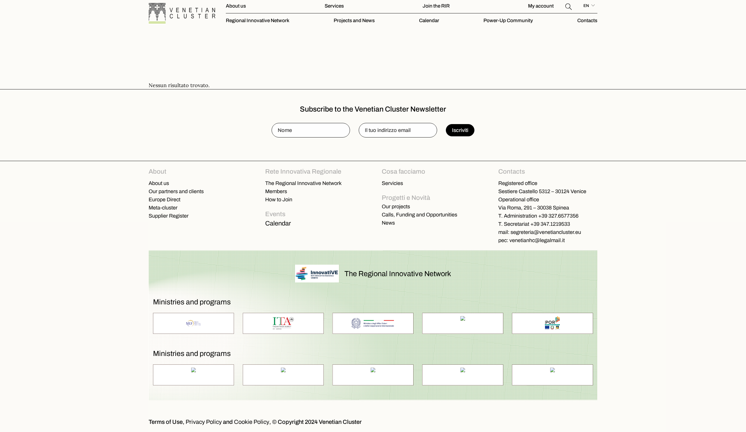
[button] (568, 6)
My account (541, 6)
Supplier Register (169, 216)
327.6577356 (563, 216)
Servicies (392, 183)
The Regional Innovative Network (303, 183)
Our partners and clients (176, 191)
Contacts (587, 20)
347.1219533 (555, 224)
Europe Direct (164, 199)
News (388, 223)
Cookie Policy (251, 421)
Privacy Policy (204, 421)
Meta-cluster (163, 207)
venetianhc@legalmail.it (537, 240)
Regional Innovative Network (257, 20)
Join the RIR (436, 6)
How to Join (278, 199)
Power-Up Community (508, 20)
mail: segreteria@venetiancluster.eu (539, 232)
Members (276, 191)
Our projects (396, 206)
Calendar (429, 20)
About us (236, 6)
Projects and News (354, 20)
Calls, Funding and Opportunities (419, 214)
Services (334, 6)
